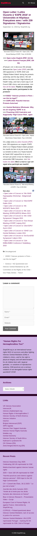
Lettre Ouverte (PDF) (25, 142)
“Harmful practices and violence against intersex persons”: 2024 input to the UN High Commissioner (17, 478)
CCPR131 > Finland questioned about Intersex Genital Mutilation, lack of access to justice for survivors (18, 513)
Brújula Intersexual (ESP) (12, 423)
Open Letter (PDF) (20, 69)
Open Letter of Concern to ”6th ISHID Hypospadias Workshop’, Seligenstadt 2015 (17, 195)
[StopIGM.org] (6, 3)
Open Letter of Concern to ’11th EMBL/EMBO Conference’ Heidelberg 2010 (16, 243)
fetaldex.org (7, 433)
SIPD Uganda (8, 426)
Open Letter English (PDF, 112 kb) (20, 58)
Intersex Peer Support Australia (14, 428)
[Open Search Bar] (23, 3)
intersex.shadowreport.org (12, 411)
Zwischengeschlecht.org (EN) (14, 446)
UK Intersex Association (12, 406)
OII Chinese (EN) (9, 443)
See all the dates (9, 87)
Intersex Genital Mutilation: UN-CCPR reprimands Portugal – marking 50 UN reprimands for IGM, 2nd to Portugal (17, 520)
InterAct (6, 421)
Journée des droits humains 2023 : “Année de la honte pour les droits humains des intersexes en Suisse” (16, 491)
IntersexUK (7, 408)
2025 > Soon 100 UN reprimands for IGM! (18, 473)
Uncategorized (10, 251)
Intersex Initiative (9, 418)
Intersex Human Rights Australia (15, 431)
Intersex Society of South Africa (14, 438)
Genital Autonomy (9, 436)
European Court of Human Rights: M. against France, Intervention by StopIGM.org (16, 505)
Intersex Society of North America (15, 416)
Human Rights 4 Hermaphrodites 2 (15, 413)
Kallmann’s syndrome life (12, 441)
